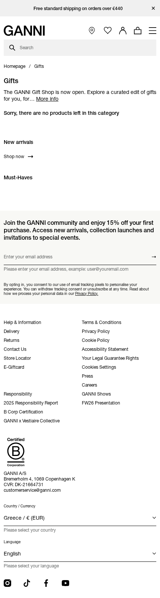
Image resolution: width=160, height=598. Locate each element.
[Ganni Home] (24, 30)
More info (47, 98)
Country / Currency (19, 506)
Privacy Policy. (86, 293)
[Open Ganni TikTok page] (26, 583)
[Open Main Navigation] (152, 30)
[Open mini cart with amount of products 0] (137, 30)
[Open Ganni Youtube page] (65, 583)
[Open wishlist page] (107, 31)
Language (12, 542)
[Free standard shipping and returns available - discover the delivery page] (80, 8)
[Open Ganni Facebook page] (46, 583)
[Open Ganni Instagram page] (7, 583)
